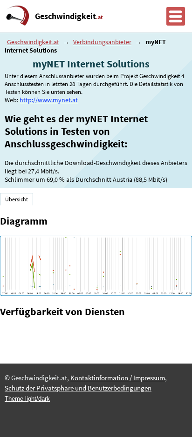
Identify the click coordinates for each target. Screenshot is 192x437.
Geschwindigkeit (69, 16)
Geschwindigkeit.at (33, 42)
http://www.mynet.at (49, 100)
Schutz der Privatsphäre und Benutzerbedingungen (78, 388)
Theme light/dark (27, 398)
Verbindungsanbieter (102, 42)
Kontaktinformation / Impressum (117, 378)
